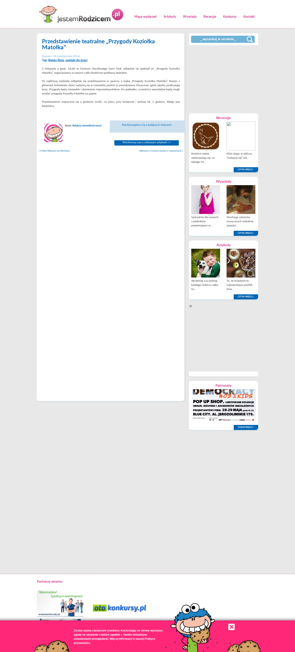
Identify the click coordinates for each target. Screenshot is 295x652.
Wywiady (190, 16)
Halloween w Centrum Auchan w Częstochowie (161, 151)
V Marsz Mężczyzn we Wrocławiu (54, 151)
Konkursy (229, 16)
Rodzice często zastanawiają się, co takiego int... (203, 157)
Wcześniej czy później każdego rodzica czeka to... (204, 284)
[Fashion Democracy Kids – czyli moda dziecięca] (224, 419)
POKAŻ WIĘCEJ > (246, 427)
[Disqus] (110, 213)
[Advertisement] (223, 79)
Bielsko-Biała (56, 60)
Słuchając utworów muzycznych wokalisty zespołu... (240, 221)
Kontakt (249, 16)
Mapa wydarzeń (145, 16)
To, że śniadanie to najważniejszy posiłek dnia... (239, 284)
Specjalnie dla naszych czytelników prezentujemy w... (204, 221)
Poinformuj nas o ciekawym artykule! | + (147, 142)
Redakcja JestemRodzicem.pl (86, 126)
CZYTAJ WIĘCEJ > (246, 170)
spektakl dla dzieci (76, 60)
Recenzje (210, 16)
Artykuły (170, 16)
